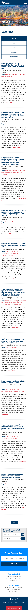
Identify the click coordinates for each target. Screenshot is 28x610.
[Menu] (25, 3)
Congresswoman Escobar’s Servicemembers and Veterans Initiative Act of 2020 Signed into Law (12, 427)
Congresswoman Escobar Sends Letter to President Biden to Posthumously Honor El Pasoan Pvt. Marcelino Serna (13, 115)
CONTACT (17, 602)
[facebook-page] (10, 599)
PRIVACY (5, 602)
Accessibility (10, 602)
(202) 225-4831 (14, 580)
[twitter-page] (13, 599)
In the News (14, 52)
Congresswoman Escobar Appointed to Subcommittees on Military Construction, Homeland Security (12, 66)
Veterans (14, 75)
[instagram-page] (17, 599)
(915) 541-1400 (16, 591)
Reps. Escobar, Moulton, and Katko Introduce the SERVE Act (13, 382)
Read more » (9, 102)
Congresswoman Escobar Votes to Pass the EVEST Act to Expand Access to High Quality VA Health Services (13, 213)
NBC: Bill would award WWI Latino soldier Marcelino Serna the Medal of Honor (13, 245)
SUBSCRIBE (14, 563)
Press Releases (14, 56)
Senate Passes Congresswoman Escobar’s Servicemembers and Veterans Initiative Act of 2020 (12, 475)
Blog (14, 47)
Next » (14, 523)
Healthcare (8, 300)
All (14, 43)
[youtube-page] (15, 599)
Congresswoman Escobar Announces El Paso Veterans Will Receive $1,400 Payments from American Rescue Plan (12, 340)
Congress (8, 75)
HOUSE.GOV (22, 602)
